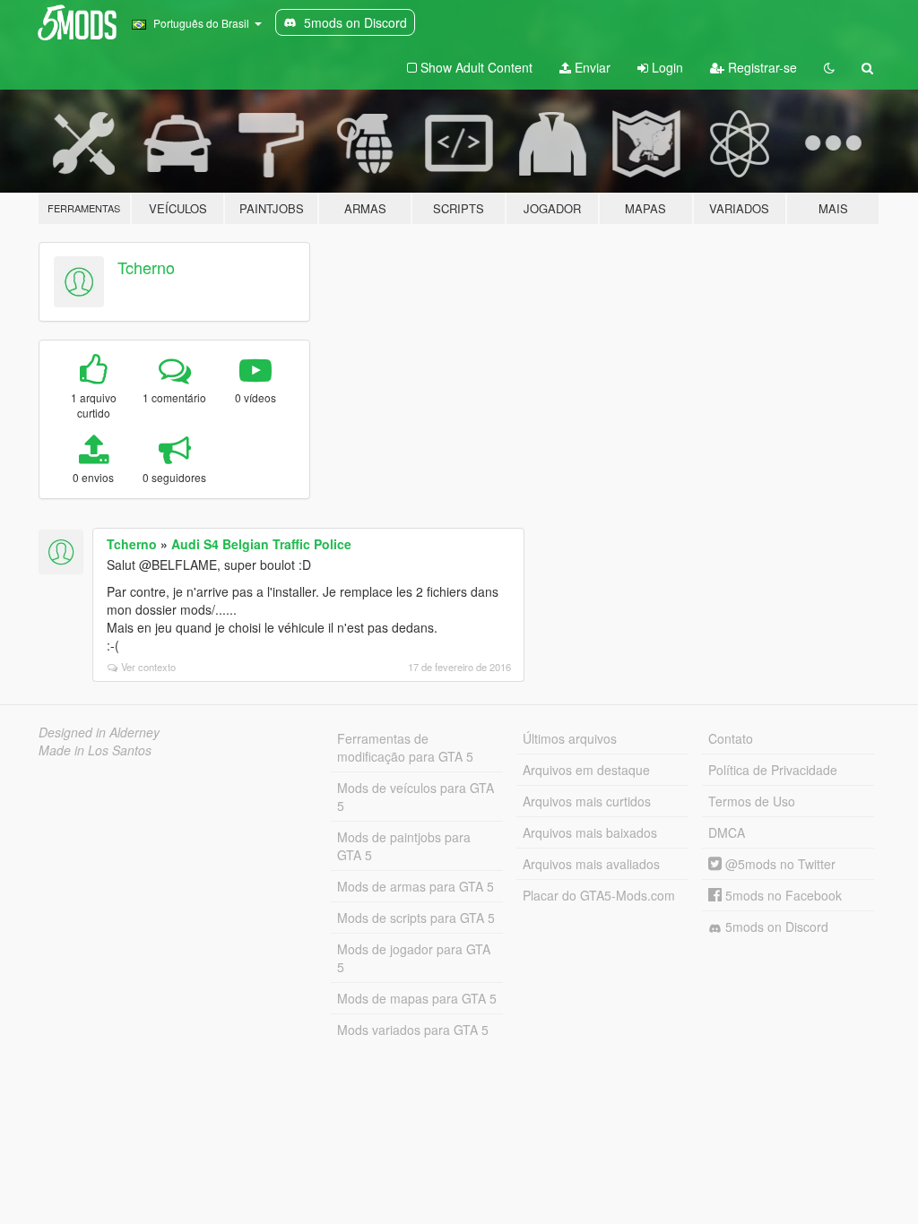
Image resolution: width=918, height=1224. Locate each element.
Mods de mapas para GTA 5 (417, 998)
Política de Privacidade (772, 770)
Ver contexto (148, 666)
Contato (730, 738)
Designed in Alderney (99, 732)
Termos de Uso (751, 801)
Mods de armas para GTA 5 (415, 886)
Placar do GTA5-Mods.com (599, 895)
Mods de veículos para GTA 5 (415, 797)
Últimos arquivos (570, 738)
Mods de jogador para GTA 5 (413, 958)
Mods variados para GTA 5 (413, 1030)
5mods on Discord (775, 926)
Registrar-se (760, 67)
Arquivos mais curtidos (587, 801)
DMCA (726, 832)
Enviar (591, 67)
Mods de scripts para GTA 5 (416, 918)
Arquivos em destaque (586, 770)
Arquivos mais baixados (590, 832)
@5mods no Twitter (779, 864)
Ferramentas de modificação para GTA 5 (405, 747)
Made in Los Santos (95, 750)
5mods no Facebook (782, 895)
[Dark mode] (829, 67)
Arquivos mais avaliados (591, 864)
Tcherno (146, 267)
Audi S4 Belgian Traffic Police (261, 544)
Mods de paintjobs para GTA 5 (404, 846)
